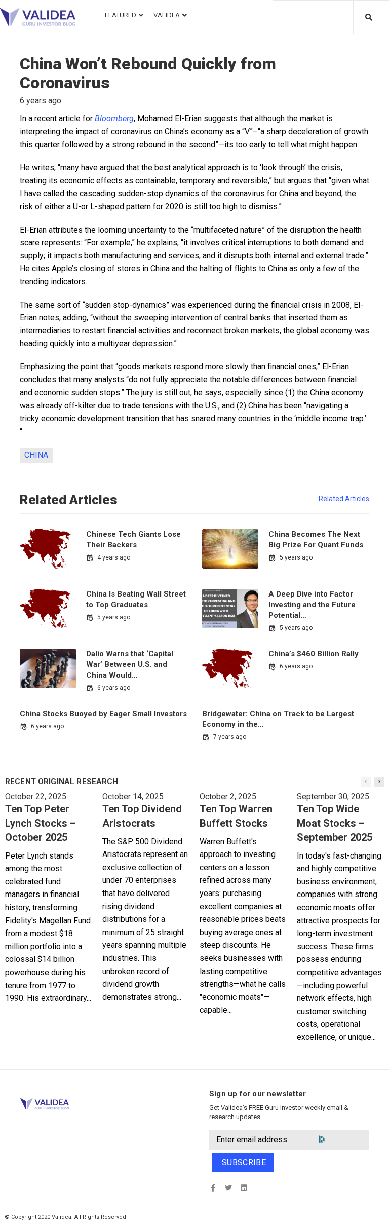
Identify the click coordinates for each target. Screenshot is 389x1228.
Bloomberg (114, 118)
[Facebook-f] (213, 1188)
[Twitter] (228, 1188)
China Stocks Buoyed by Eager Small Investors (103, 713)
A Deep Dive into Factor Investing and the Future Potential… (312, 604)
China (36, 455)
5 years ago (296, 557)
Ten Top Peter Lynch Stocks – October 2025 (40, 823)
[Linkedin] (243, 1188)
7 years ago (229, 736)
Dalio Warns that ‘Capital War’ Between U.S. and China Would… (129, 664)
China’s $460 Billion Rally (313, 653)
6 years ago (113, 687)
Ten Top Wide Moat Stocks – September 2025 (334, 823)
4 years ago (113, 557)
